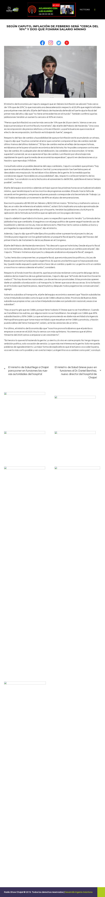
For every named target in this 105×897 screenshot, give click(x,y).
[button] (42, 42)
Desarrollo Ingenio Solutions (79, 892)
